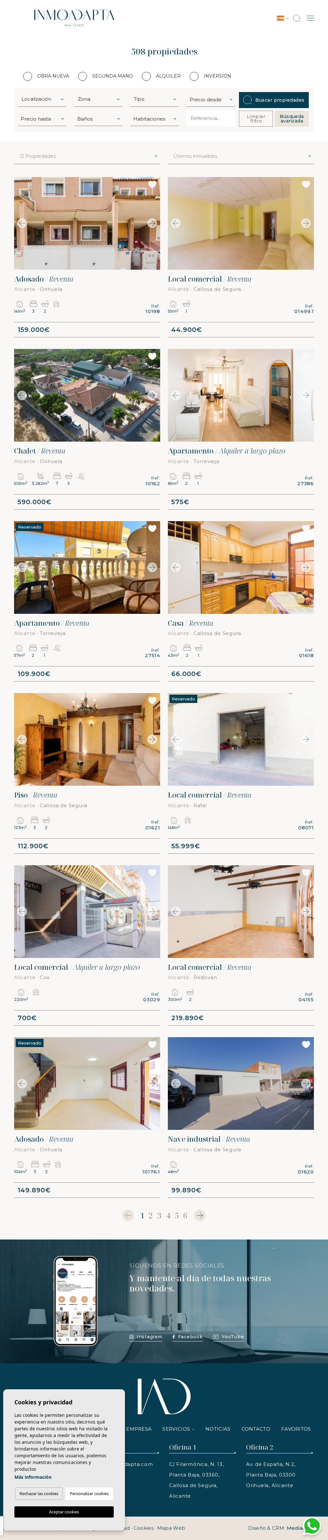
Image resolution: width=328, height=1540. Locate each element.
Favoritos (296, 1429)
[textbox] (44, 99)
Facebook (190, 1337)
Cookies (143, 1528)
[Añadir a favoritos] (152, 184)
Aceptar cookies (64, 1512)
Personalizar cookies (89, 1493)
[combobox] (42, 99)
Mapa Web (171, 1528)
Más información (33, 1477)
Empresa (139, 1429)
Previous (20, 223)
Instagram (149, 1337)
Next (153, 223)
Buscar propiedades (279, 100)
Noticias (217, 1429)
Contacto (256, 1429)
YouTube (233, 1337)
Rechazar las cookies (39, 1493)
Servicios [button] (176, 1429)
